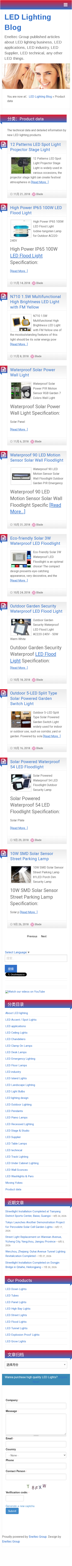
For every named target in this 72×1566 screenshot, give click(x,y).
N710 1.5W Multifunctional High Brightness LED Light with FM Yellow (35, 301)
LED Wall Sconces (16, 1169)
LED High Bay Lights (17, 1308)
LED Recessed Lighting (19, 1124)
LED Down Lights (16, 1289)
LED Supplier (13, 1137)
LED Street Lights (16, 1315)
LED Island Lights (16, 1078)
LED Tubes (12, 1295)
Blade (39, 194)
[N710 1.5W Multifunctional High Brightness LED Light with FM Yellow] (21, 322)
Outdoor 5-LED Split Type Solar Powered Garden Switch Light (33, 698)
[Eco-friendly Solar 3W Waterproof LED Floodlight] (21, 559)
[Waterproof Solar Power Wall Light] (21, 390)
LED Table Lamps (16, 1143)
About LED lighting (16, 1013)
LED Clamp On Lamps (18, 1045)
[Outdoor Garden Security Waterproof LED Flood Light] (21, 627)
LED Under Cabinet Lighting (22, 1163)
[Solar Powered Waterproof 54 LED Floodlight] (21, 782)
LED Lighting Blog (40, 96)
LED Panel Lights (15, 1302)
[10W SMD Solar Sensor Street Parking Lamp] (21, 874)
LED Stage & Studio (17, 1130)
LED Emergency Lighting (20, 1058)
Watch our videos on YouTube (26, 991)
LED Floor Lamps (16, 1065)
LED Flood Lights (16, 1321)
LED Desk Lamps (16, 1052)
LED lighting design (16, 1098)
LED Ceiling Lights (16, 1032)
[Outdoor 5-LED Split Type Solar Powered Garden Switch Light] (21, 719)
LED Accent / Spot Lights (21, 1019)
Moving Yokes (14, 1182)
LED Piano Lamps (16, 1117)
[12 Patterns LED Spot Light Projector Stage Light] (21, 165)
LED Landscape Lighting (20, 1085)
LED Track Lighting (16, 1156)
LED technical (13, 1150)
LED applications (15, 1026)
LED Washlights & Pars (19, 1176)
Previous (32, 936)
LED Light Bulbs (15, 1091)
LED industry (13, 1072)
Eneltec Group (38, 1536)
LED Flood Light (26, 255)
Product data (13, 1189)
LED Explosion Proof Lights (22, 1334)
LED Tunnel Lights (16, 1328)
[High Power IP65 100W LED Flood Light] (21, 228)
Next (44, 936)
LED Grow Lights (15, 1341)
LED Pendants (14, 1111)
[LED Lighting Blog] (36, 76)
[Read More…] (40, 182)
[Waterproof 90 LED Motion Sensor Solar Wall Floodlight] (21, 476)
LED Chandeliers (15, 1039)
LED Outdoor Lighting (18, 1104)
